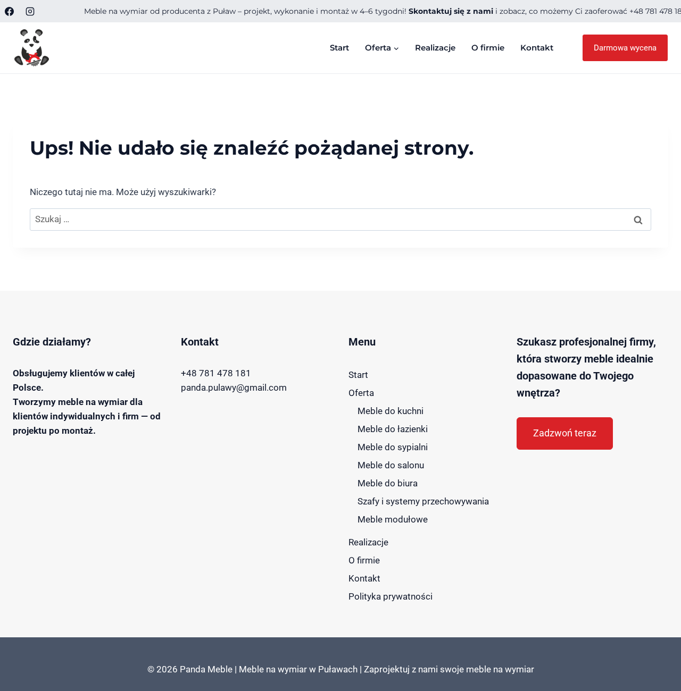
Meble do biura (388, 483)
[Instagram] (30, 11)
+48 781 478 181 (216, 373)
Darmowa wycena (625, 48)
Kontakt (536, 48)
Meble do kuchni (390, 411)
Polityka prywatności (390, 596)
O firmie (487, 48)
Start (339, 48)
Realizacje (435, 48)
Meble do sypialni (393, 447)
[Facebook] (9, 11)
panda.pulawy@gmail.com (234, 387)
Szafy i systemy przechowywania (423, 501)
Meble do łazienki (393, 429)
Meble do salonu (391, 465)
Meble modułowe (393, 519)
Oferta (361, 392)
